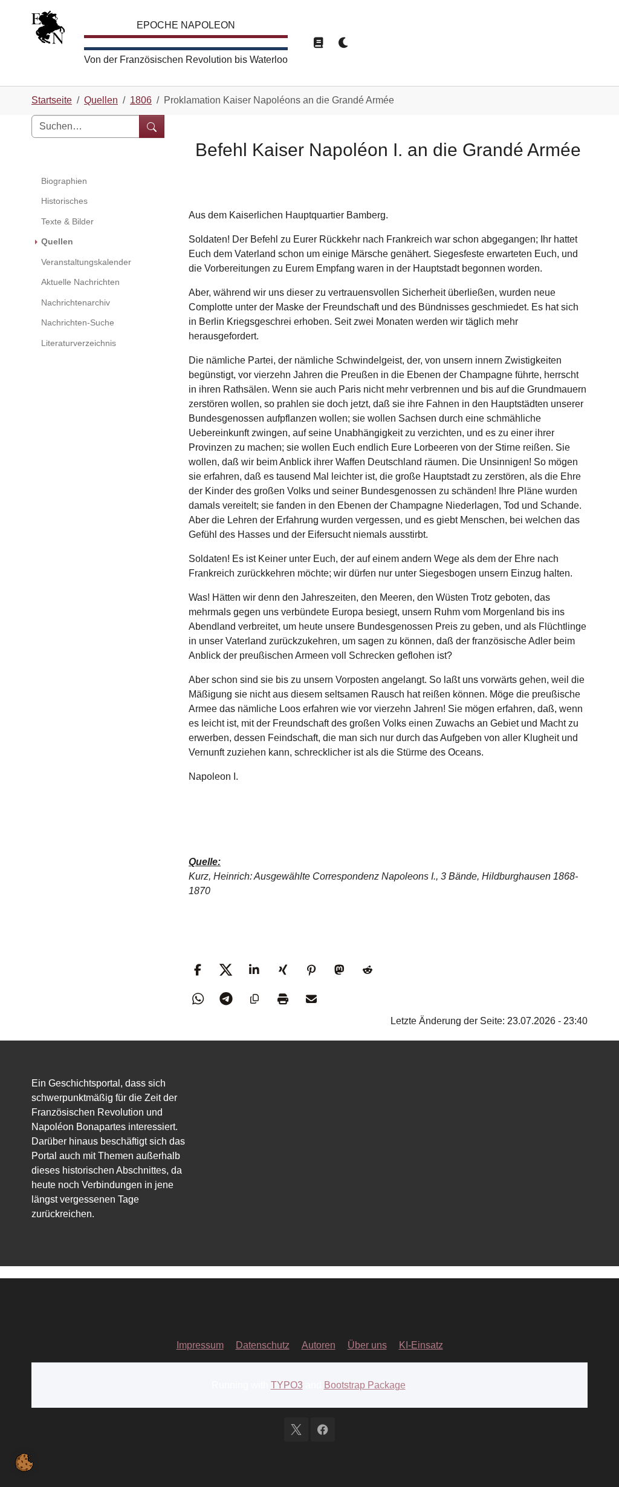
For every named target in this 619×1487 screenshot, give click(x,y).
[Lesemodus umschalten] (318, 43)
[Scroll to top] (592, 1460)
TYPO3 (287, 1385)
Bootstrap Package (365, 1385)
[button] (199, 970)
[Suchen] (151, 126)
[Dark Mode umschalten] (343, 43)
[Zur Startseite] (48, 30)
